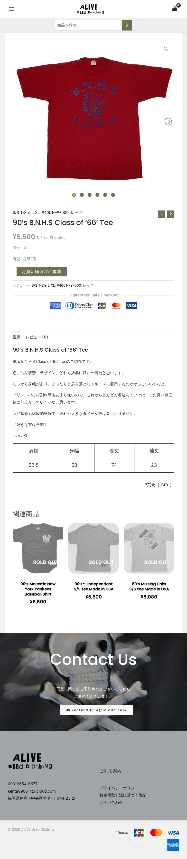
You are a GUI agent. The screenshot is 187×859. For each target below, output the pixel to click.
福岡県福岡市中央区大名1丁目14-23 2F (42, 798)
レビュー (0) (37, 337)
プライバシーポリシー (119, 788)
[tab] (16, 337)
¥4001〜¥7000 (55, 212)
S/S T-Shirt (23, 212)
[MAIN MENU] (11, 9)
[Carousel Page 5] (105, 195)
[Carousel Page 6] (113, 195)
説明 (16, 337)
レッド (77, 212)
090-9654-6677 (22, 783)
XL (37, 212)
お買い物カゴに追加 (41, 271)
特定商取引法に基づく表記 (123, 795)
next (168, 121)
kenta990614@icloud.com (32, 791)
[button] (96, 710)
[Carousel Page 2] (82, 195)
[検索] (127, 25)
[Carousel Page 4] (97, 195)
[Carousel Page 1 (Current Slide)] (74, 195)
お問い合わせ (111, 802)
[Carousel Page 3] (90, 195)
